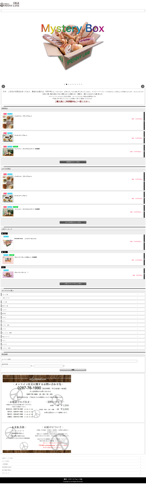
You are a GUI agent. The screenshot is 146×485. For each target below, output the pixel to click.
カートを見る (5, 461)
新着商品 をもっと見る (73, 162)
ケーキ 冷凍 (5, 325)
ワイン (4, 340)
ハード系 (4, 302)
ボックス (4, 344)
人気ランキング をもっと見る (73, 283)
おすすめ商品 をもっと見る (73, 222)
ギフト (4, 321)
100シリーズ (6, 298)
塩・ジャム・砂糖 (7, 332)
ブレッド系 (5, 294)
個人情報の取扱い (7, 470)
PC (81, 479)
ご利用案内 (5, 464)
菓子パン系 (5, 306)
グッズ (4, 329)
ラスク (4, 317)
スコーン (4, 309)
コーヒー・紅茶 (6, 348)
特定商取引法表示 (7, 467)
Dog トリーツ (5, 336)
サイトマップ (5, 473)
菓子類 (4, 313)
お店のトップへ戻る (7, 458)
